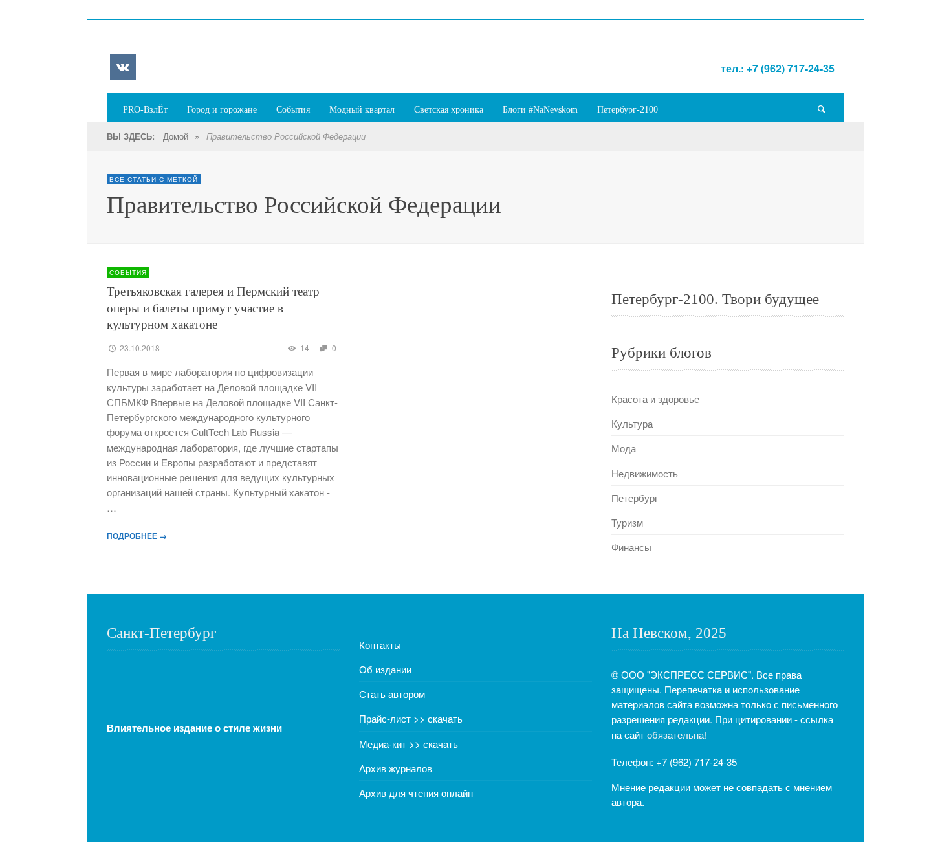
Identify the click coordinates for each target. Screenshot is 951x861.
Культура (632, 423)
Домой (175, 136)
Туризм (627, 522)
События (128, 272)
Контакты (380, 644)
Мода (623, 448)
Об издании (385, 669)
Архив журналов (395, 768)
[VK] (123, 67)
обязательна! (676, 734)
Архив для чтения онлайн (416, 793)
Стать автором (392, 694)
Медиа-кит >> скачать (408, 743)
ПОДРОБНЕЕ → (137, 535)
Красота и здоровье (655, 399)
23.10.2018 (140, 347)
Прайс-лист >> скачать (411, 718)
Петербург (634, 498)
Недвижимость (644, 473)
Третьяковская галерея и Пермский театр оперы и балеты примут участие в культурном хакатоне (213, 308)
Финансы (631, 547)
